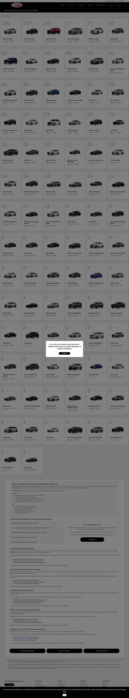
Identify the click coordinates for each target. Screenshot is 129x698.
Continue (64, 353)
